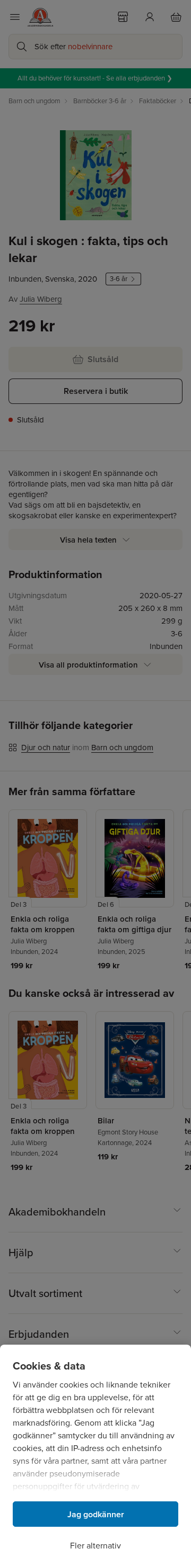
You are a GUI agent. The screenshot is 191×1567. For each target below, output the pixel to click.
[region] (95, 1456)
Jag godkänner (95, 1514)
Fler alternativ (95, 1545)
